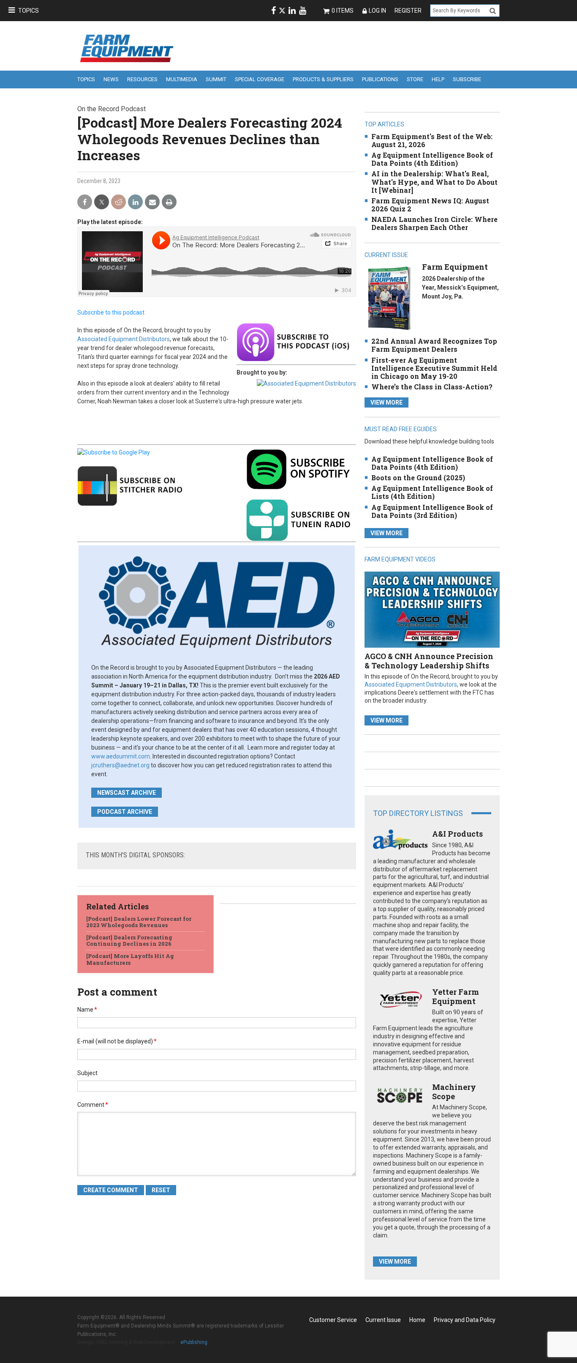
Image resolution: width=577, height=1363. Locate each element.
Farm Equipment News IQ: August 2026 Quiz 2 (430, 204)
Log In (377, 10)
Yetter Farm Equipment (455, 996)
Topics (28, 10)
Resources (142, 79)
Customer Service (333, 1319)
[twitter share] (101, 202)
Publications (380, 79)
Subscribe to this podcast (110, 312)
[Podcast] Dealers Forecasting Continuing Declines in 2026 (129, 940)
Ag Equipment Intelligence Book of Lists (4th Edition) (432, 492)
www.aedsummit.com (120, 756)
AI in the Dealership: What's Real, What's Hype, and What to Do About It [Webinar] (434, 181)
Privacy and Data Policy (464, 1319)
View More (386, 402)
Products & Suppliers (323, 79)
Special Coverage (259, 79)
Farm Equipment (455, 267)
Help (438, 79)
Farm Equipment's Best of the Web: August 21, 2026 (432, 140)
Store (415, 79)
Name (87, 1009)
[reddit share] (118, 202)
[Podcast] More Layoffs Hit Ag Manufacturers (130, 959)
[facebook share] (84, 202)
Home (417, 1319)
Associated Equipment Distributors (123, 339)
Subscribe (467, 79)
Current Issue (383, 1319)
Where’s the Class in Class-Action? (432, 386)
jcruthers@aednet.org (120, 765)
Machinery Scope (454, 1091)
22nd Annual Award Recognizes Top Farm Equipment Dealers (434, 345)
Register (408, 10)
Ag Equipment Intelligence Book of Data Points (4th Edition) (432, 159)
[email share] (152, 202)
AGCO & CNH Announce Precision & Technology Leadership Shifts (429, 661)
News (111, 79)
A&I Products (457, 834)
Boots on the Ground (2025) (418, 477)
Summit (216, 79)
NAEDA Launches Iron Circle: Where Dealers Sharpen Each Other (434, 223)
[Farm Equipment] (389, 298)
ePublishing (193, 1342)
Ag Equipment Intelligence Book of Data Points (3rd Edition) (432, 511)
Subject (87, 1073)
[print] (169, 202)
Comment (92, 1104)
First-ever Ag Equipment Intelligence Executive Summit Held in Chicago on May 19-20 (434, 368)
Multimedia (181, 79)
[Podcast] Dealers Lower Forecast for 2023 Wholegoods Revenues (138, 922)
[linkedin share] (135, 202)
